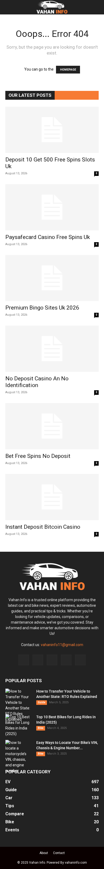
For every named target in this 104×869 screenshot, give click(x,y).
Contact (59, 853)
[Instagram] (38, 660)
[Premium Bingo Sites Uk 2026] (52, 278)
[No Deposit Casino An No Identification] (52, 349)
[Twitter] (66, 660)
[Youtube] (80, 660)
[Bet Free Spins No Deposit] (52, 426)
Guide (41, 702)
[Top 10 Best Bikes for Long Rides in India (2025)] (18, 725)
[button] (9, 7)
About (43, 853)
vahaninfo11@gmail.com (62, 645)
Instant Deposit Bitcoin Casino (42, 527)
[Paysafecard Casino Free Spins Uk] (52, 207)
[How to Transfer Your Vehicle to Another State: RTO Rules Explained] (18, 705)
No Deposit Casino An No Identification (37, 381)
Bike (40, 728)
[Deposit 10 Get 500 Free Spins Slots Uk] (52, 130)
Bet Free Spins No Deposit (37, 456)
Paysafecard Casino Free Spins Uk (47, 237)
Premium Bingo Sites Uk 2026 (42, 307)
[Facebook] (23, 660)
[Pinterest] (52, 660)
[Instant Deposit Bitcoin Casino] (52, 497)
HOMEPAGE (68, 69)
